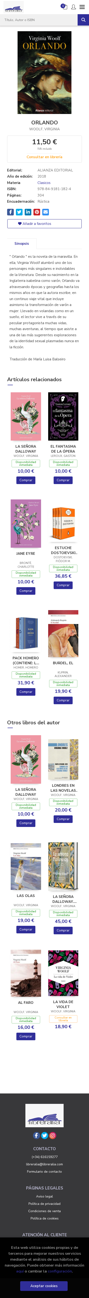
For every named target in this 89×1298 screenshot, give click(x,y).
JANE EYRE (25, 553)
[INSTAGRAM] (52, 1135)
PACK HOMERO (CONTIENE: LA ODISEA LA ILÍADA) (26, 660)
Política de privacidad (44, 1204)
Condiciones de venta (44, 1211)
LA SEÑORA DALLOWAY (25, 449)
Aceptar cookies (44, 1286)
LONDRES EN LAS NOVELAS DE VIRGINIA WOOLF (63, 788)
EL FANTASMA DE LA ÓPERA (63, 449)
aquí (20, 1271)
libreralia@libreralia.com (44, 1164)
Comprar (25, 480)
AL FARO (25, 1002)
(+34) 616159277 (45, 1157)
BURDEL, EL (63, 663)
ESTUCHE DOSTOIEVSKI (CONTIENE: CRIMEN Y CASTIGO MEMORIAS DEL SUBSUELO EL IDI (63, 550)
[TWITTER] (44, 1135)
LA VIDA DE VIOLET (63, 1004)
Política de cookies (45, 1218)
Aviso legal (44, 1196)
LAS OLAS (26, 895)
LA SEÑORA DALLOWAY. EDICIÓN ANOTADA (63, 899)
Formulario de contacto (44, 1171)
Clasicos (44, 182)
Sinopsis (21, 243)
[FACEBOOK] (36, 1135)
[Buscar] (83, 20)
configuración (60, 1271)
